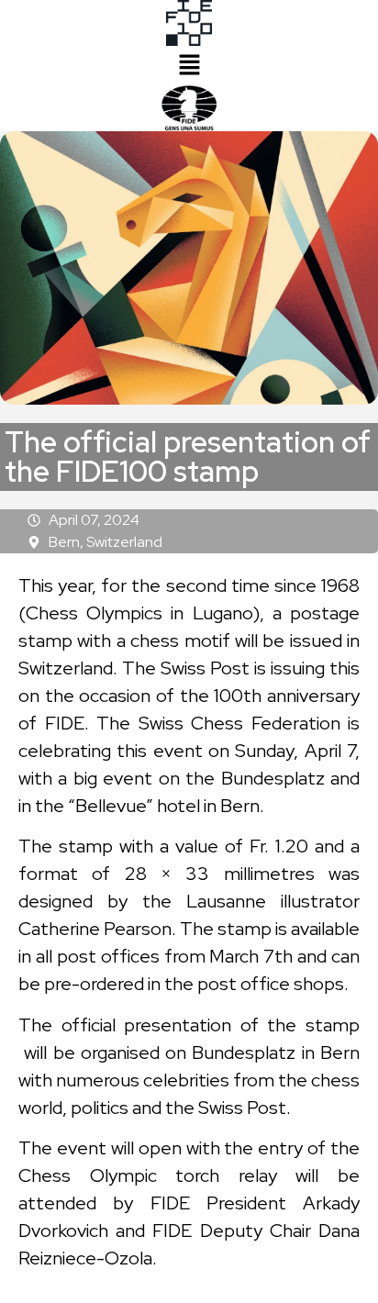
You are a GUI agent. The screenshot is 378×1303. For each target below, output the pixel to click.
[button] (189, 65)
